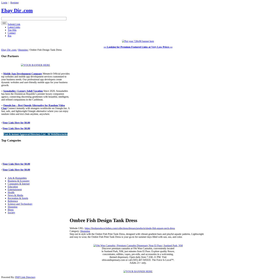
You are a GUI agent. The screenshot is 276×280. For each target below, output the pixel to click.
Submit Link (14, 24)
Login (4, 2)
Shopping (23, 49)
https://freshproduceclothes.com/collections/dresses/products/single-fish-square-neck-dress (130, 228)
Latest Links (14, 27)
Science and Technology (20, 204)
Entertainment (15, 189)
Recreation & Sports (18, 198)
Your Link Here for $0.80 (16, 122)
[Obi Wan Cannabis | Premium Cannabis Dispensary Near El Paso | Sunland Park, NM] (138, 245)
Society (11, 212)
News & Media (15, 195)
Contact (11, 33)
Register (14, 2)
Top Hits (12, 30)
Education (13, 186)
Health (11, 192)
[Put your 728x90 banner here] (138, 41)
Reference (13, 201)
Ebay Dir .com (17, 10)
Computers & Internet (19, 183)
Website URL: (77, 228)
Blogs (11, 209)
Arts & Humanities (17, 178)
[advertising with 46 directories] (35, 65)
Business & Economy (19, 181)
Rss (9, 35)
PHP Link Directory (25, 277)
